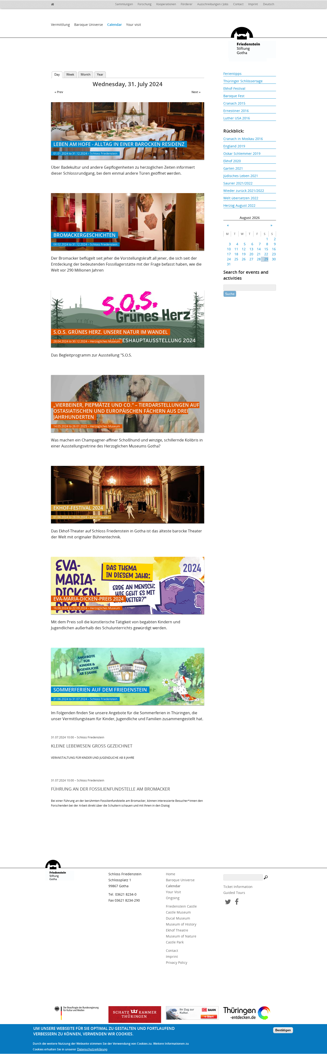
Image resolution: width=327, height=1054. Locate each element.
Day (58, 74)
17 (229, 254)
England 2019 (234, 146)
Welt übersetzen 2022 (240, 198)
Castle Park (175, 942)
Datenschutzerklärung (92, 1049)
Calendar (114, 24)
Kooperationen (166, 4)
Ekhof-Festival (234, 88)
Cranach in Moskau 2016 (243, 138)
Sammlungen (124, 4)
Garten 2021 (233, 168)
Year (100, 74)
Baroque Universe (88, 24)
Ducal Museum (178, 918)
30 (274, 259)
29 (266, 259)
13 (251, 249)
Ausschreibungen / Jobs (212, 4)
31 (229, 264)
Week (70, 74)
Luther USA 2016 (236, 118)
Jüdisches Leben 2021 (240, 175)
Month (85, 74)
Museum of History (181, 924)
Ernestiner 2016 (236, 110)
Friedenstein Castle (181, 906)
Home (170, 874)
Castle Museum (178, 912)
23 (274, 254)
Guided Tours (234, 892)
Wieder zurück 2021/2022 (243, 190)
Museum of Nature (181, 936)
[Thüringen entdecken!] (249, 1013)
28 (259, 259)
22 (266, 254)
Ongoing (173, 898)
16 (274, 249)
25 (236, 259)
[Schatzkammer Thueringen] (134, 1014)
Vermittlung (60, 24)
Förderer (186, 4)
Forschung (145, 4)
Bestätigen (283, 1030)
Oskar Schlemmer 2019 (241, 153)
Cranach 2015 (234, 103)
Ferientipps (232, 73)
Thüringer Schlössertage (243, 81)
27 (251, 259)
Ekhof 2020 (232, 161)
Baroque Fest (233, 96)
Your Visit (173, 892)
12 (244, 249)
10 (229, 249)
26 (244, 259)
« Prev (59, 92)
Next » (196, 92)
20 (251, 254)
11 (236, 249)
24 (229, 259)
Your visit (133, 24)
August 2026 (250, 217)
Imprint (253, 4)
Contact (238, 4)
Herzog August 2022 (239, 205)
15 (266, 249)
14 (259, 249)
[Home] (63, 3)
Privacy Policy (176, 962)
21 (259, 254)
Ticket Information (238, 886)
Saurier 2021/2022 (238, 183)
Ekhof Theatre (177, 930)
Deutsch (268, 4)
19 (244, 254)
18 (236, 254)
